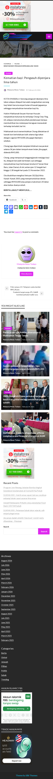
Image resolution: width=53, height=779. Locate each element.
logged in (18, 232)
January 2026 (7, 591)
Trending (5, 679)
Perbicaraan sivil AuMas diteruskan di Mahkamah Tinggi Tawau (22, 334)
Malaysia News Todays (16, 90)
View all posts (26, 274)
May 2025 (5, 627)
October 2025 (7, 605)
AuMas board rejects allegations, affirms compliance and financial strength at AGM (24, 434)
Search (6, 527)
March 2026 (6, 582)
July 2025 (5, 618)
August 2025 (6, 613)
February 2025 (7, 640)
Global (4, 657)
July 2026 (5, 565)
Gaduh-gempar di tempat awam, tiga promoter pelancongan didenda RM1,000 (23, 367)
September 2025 (8, 609)
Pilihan (17, 64)
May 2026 (5, 574)
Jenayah (4, 662)
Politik (4, 670)
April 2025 (5, 631)
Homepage (7, 64)
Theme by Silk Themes (26, 775)
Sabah (3, 675)
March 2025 (6, 635)
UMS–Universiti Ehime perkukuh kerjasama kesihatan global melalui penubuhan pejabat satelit (25, 399)
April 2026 (5, 578)
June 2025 (5, 622)
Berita (4, 653)
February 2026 (7, 587)
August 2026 (6, 560)
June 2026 (5, 569)
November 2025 (8, 600)
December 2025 (8, 596)
